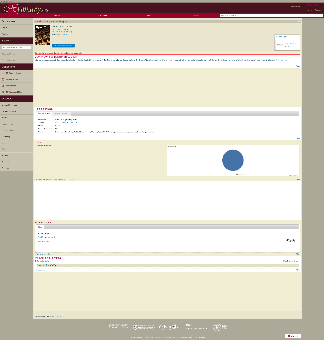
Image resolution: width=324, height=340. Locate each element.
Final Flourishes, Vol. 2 (46, 237)
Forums (5, 155)
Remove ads (295, 6)
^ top (298, 66)
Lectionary (6, 137)
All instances (40, 270)
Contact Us (153, 337)
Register (318, 10)
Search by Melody (9, 60)
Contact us (57, 316)
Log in (310, 10)
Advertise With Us (164, 337)
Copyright (139, 337)
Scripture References (61, 114)
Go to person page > (283, 60)
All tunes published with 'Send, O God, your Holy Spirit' (56, 179)
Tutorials (5, 162)
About (133, 337)
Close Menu (10, 21)
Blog (3, 149)
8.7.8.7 (57, 126)
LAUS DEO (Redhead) (43, 145)
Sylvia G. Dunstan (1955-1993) (66, 123)
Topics (4, 118)
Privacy (146, 337)
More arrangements (43, 254)
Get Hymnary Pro (199, 337)
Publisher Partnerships (179, 337)
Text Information (44, 114)
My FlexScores (12, 79)
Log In (4, 28)
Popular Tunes (8, 130)
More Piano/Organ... (44, 241)
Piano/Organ (281, 37)
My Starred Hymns (13, 73)
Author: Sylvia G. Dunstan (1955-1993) (65, 29)
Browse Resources (9, 105)
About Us (5, 168)
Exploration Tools (9, 111)
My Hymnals (11, 86)
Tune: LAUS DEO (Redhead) (62, 32)
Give (190, 337)
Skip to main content (7, 1)
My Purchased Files (14, 92)
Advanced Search (9, 54)
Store (149, 16)
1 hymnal (64, 34)
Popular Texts (7, 124)
